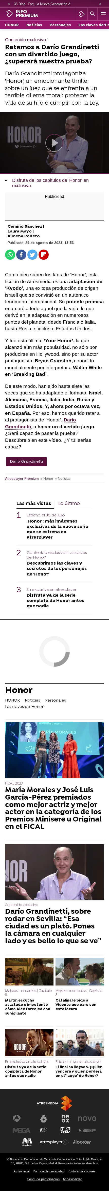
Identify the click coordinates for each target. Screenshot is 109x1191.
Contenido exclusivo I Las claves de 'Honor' (57, 555)
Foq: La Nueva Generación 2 (49, 4)
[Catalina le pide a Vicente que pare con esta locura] (80, 972)
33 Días (19, 4)
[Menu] (103, 14)
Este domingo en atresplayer (79, 1062)
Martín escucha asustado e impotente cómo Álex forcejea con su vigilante (27, 1007)
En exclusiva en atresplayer (51, 589)
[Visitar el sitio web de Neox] (65, 1118)
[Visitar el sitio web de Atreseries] (43, 1130)
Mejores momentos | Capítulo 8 (28, 993)
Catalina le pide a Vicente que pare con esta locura (76, 1005)
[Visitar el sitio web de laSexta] (43, 1118)
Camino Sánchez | (26, 226)
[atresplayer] (81, 14)
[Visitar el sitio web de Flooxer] (82, 1142)
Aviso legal (21, 1171)
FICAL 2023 (14, 784)
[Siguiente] (100, 4)
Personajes (60, 25)
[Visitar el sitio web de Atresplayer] (54, 1142)
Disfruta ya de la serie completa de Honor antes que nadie (55, 601)
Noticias (34, 25)
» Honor (46, 479)
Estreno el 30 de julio (46, 515)
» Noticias (62, 479)
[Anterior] (9, 4)
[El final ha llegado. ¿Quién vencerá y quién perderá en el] (80, 1043)
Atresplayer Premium (22, 479)
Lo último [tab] (69, 504)
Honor (19, 691)
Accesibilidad (72, 1179)
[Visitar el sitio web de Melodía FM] (27, 1142)
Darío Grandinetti (26, 461)
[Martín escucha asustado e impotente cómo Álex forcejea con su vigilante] (29, 972)
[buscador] (92, 14)
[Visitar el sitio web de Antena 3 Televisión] (22, 1118)
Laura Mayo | (21, 231)
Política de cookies (81, 1171)
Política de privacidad (48, 1171)
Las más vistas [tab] (33, 504)
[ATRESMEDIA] (54, 1103)
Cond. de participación (43, 1179)
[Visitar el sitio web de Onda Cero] (65, 1130)
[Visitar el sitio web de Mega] (22, 1130)
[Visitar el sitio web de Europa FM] (87, 1130)
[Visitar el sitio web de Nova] (87, 1118)
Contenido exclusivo (21, 905)
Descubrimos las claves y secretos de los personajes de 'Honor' (57, 569)
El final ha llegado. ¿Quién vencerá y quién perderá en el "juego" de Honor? (79, 1071)
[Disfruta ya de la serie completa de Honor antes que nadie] (29, 1043)
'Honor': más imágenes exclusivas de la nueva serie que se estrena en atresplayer (57, 529)
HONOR (12, 25)
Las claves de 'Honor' (24, 706)
